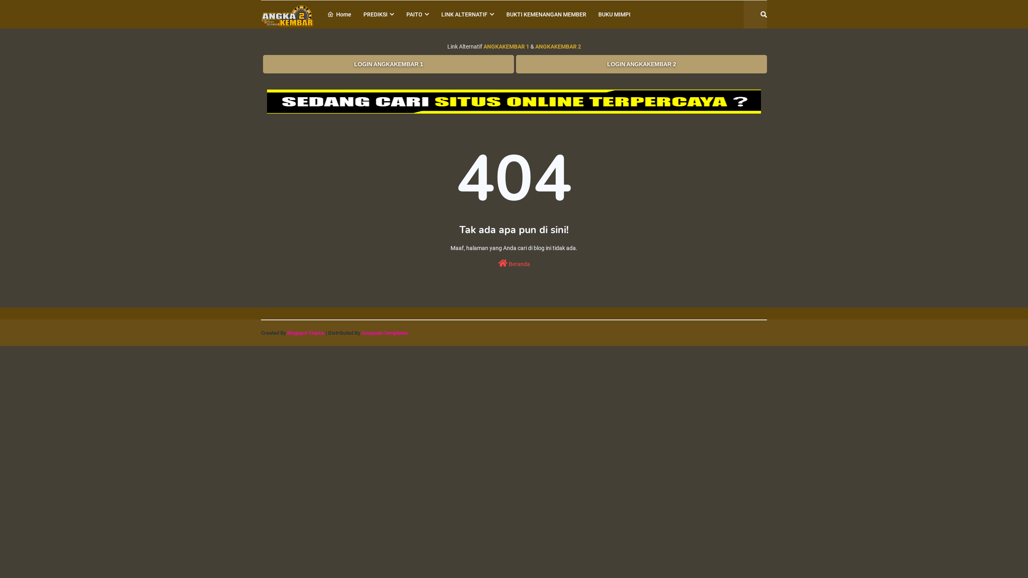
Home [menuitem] (343, 14)
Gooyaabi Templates (384, 333)
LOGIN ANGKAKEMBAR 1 (388, 64)
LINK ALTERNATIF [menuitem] (464, 14)
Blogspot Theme (305, 333)
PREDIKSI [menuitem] (375, 14)
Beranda (519, 264)
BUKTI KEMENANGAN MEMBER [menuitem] (546, 14)
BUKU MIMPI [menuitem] (614, 14)
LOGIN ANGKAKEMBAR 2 (641, 64)
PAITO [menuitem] (414, 14)
